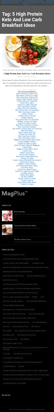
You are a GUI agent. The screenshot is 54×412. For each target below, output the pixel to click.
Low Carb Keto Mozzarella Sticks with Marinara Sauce (22, 362)
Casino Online (27, 114)
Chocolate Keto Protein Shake (25, 226)
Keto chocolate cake (36, 314)
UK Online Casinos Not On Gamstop (27, 129)
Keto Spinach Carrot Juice (12, 343)
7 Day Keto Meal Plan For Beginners (15, 263)
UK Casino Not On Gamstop (27, 120)
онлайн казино (27, 173)
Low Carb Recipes (9, 366)
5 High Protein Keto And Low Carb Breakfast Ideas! (27, 73)
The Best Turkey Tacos (22, 239)
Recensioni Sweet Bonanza (27, 156)
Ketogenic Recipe (31, 70)
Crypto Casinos (27, 181)
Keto (5, 70)
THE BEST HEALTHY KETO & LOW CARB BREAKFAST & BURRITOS (22, 379)
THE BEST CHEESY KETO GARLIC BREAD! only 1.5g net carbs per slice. (25, 370)
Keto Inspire (7, 331)
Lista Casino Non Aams (27, 182)
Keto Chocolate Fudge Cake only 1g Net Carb (19, 318)
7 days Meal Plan (38, 263)
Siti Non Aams (27, 168)
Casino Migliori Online (27, 142)
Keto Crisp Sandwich (40, 322)
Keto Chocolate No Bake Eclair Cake (16, 322)
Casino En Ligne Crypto (27, 144)
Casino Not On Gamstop (27, 108)
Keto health (35, 326)
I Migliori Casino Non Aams (27, 149)
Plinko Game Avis (27, 153)
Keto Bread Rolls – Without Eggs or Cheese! (18, 309)
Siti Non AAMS (27, 177)
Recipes (48, 70)
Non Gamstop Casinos (27, 107)
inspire (34, 297)
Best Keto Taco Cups (10, 280)
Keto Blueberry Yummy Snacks (13, 305)
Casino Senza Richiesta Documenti (27, 160)
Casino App (27, 147)
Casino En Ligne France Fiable (27, 171)
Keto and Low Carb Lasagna (13, 301)
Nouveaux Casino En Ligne (27, 95)
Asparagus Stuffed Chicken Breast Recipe (17, 271)
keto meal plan (8, 335)
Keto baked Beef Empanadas (36, 301)
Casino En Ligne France (27, 123)
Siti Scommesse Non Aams (27, 166)
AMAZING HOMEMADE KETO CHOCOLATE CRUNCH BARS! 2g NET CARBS (25, 267)
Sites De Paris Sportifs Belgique (27, 145)
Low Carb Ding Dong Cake (22, 354)
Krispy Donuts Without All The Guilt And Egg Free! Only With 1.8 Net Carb (25, 348)
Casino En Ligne (27, 158)
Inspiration (18, 214)
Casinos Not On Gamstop (27, 101)
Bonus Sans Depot (27, 155)
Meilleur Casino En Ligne (27, 121)
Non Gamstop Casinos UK (27, 94)
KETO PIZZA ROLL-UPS (10, 339)
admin (20, 76)
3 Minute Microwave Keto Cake (14, 255)
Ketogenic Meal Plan (20, 326)
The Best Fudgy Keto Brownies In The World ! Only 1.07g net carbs (26, 375)
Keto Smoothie (19, 212)
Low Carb (41, 70)
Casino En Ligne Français (27, 105)
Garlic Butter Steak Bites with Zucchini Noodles (20, 293)
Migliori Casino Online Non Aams (27, 140)
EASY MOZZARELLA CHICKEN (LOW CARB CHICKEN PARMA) (21, 288)
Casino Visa (27, 151)
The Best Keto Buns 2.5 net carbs (14, 383)
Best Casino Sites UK (27, 132)
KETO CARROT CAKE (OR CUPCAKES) (14, 314)
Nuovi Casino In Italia (27, 179)
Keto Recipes (19, 70)
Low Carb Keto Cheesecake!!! (13, 358)
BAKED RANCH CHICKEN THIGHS (13, 276)
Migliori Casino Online (27, 164)
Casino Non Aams (27, 103)
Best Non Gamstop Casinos (27, 125)
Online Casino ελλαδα (27, 116)
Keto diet (11, 70)
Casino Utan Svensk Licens (27, 99)
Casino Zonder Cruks (30, 3)
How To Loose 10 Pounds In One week (16, 297)
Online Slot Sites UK (27, 134)
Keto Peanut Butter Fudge (26, 335)
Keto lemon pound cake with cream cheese (30, 331)
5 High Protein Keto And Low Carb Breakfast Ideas (20, 259)
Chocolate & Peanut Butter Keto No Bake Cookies (20, 284)
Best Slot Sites (27, 131)
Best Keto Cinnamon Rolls (36, 276)
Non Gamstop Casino (27, 112)
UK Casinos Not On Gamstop (27, 110)
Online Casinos (27, 118)
